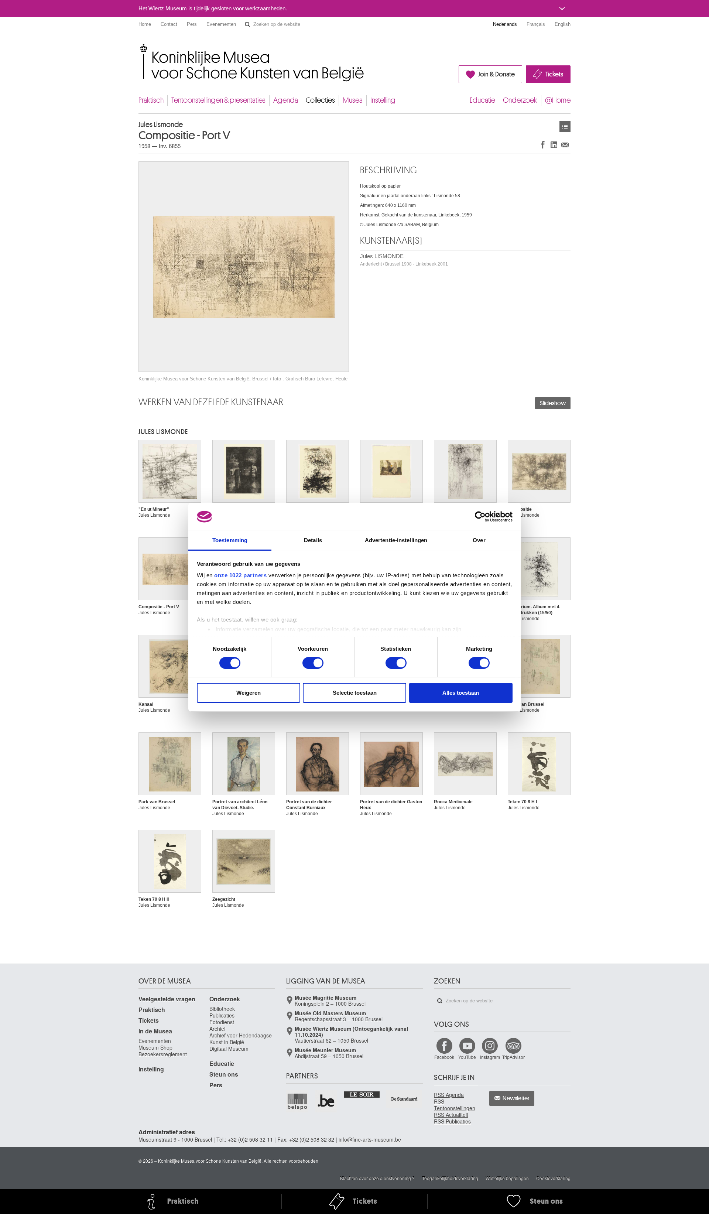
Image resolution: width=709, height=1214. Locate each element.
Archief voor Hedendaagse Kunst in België (240, 1038)
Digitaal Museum (229, 1048)
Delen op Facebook (542, 144)
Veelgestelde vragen (166, 999)
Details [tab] (313, 540)
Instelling (382, 100)
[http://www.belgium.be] (326, 1101)
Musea (353, 100)
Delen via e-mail (565, 144)
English (563, 24)
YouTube (467, 1057)
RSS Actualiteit (451, 1114)
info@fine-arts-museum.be (370, 1139)
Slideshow (553, 403)
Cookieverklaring (553, 1178)
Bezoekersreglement (162, 1054)
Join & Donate (496, 74)
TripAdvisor (513, 1057)
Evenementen (221, 24)
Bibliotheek (222, 1008)
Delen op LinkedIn (553, 144)
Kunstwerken (565, 126)
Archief (217, 1028)
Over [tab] (479, 540)
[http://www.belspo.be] (297, 1101)
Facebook (444, 1057)
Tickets (554, 74)
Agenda (285, 100)
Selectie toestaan (355, 693)
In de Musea (155, 1031)
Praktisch (151, 100)
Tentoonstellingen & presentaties (218, 100)
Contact (169, 24)
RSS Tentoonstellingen (454, 1104)
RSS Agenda (449, 1094)
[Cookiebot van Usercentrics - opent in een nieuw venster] (480, 516)
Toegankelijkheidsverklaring (450, 1178)
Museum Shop (155, 1047)
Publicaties (221, 1015)
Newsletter (516, 1098)
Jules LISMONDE (404, 260)
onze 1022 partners (240, 575)
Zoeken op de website (247, 24)
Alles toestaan (460, 693)
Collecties (320, 100)
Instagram (490, 1057)
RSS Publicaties (452, 1121)
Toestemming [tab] (229, 540)
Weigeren (248, 693)
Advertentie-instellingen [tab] (396, 540)
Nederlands (505, 24)
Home (144, 24)
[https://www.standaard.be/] (404, 1099)
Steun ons (223, 1074)
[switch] (312, 663)
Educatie (482, 100)
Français (536, 24)
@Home (558, 100)
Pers (192, 24)
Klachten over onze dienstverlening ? (377, 1178)
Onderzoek (520, 100)
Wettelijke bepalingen (507, 1178)
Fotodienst (221, 1022)
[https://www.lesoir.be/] (362, 1094)
